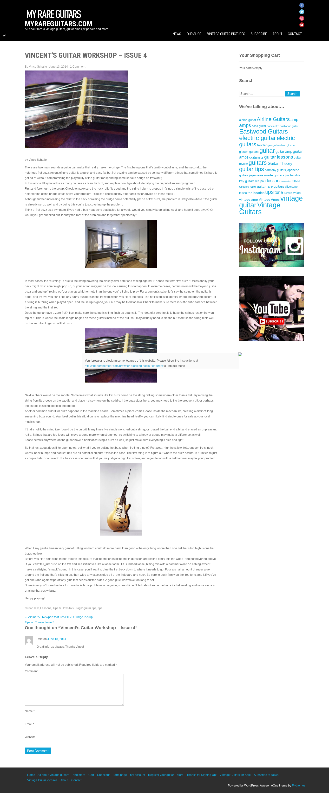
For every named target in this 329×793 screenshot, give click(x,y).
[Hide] (4, 36)
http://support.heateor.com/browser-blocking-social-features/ (124, 366)
